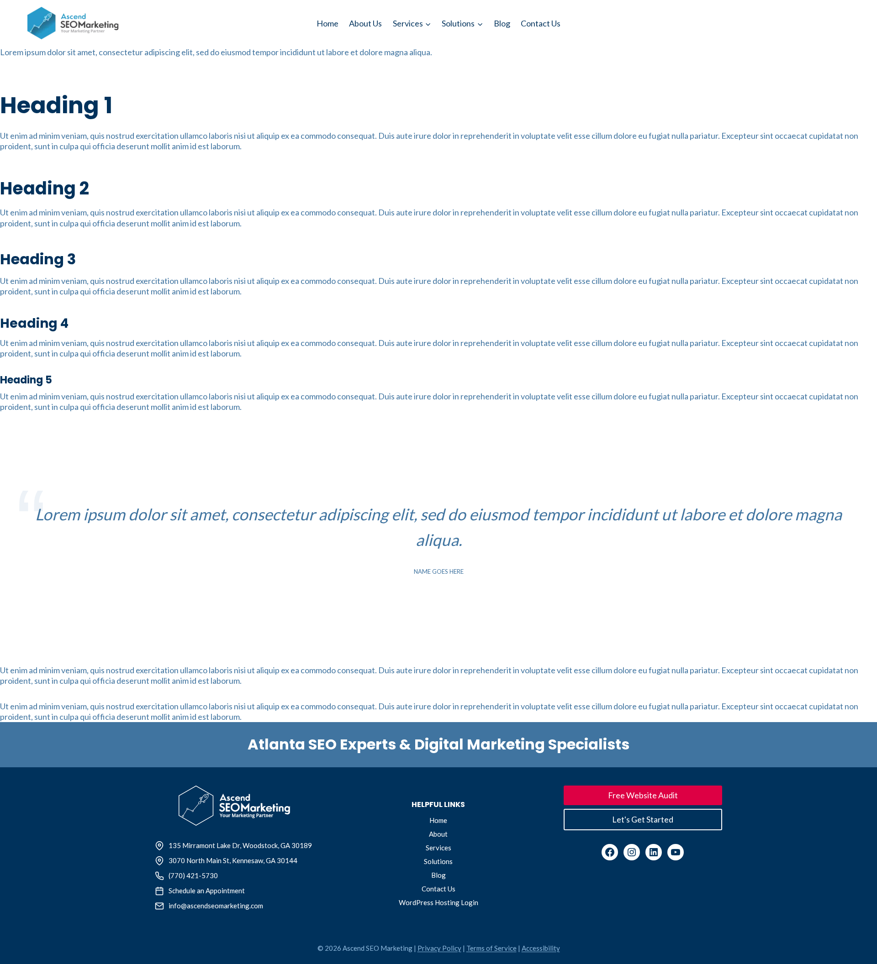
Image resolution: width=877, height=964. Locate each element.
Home (327, 23)
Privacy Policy (439, 948)
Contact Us (540, 23)
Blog (502, 23)
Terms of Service (491, 948)
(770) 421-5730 (193, 875)
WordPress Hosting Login (438, 902)
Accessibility (541, 948)
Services (438, 848)
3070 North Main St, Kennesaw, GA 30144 (233, 860)
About (438, 834)
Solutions (438, 861)
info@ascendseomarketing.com (216, 905)
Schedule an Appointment (207, 890)
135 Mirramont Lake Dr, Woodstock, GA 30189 (240, 845)
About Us (365, 23)
